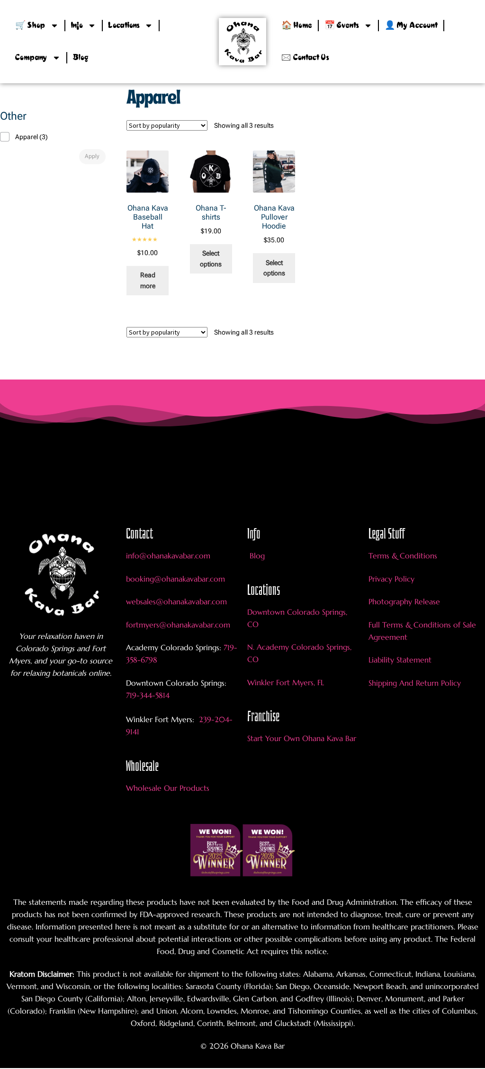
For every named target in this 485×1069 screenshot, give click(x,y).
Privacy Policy (391, 578)
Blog (81, 57)
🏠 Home (296, 25)
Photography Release (404, 601)
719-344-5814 (148, 695)
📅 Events (341, 25)
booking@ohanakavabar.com (175, 578)
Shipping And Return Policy (414, 683)
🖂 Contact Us (305, 57)
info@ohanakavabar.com (169, 555)
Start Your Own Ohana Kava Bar (301, 738)
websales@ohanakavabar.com (176, 601)
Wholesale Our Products (167, 788)
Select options (211, 258)
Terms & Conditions (402, 555)
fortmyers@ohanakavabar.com (178, 624)
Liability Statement (399, 659)
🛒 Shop (30, 25)
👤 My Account (411, 25)
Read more (147, 280)
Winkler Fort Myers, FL (285, 682)
